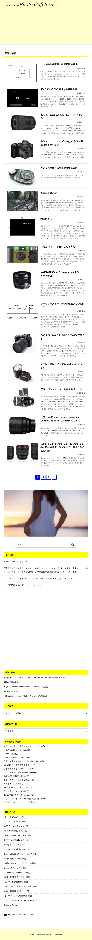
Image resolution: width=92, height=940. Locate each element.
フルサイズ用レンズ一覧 (15, 821)
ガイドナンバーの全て (13, 784)
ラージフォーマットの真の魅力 (17, 791)
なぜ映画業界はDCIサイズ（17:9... (19, 769)
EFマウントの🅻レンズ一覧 (16, 840)
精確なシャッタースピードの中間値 (20, 863)
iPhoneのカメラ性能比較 (15, 868)
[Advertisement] (46, 27)
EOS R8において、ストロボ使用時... (20, 802)
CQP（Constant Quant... (15, 757)
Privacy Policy (10, 905)
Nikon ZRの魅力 (11, 754)
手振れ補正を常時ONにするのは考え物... (22, 761)
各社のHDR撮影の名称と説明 (17, 877)
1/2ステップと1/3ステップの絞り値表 (20, 886)
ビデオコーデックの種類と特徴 (18, 896)
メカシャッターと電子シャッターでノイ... (22, 746)
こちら (29, 585)
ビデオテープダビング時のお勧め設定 (21, 900)
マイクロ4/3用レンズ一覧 (15, 831)
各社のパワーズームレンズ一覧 (18, 835)
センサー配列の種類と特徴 (16, 882)
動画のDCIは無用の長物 (14, 776)
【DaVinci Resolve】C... (15, 750)
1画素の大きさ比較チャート (16, 849)
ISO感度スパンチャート (14, 845)
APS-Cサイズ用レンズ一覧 (16, 826)
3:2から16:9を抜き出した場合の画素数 (21, 854)
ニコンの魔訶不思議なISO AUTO (18, 772)
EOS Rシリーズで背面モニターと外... (20, 765)
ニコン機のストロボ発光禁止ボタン (19, 780)
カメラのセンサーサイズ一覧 (17, 872)
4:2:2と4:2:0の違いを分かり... (17, 795)
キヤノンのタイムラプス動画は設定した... (22, 798)
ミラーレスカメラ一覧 (14, 817)
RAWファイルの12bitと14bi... (17, 787)
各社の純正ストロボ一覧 (15, 859)
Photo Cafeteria (41, 934)
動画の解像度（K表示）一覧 (16, 891)
